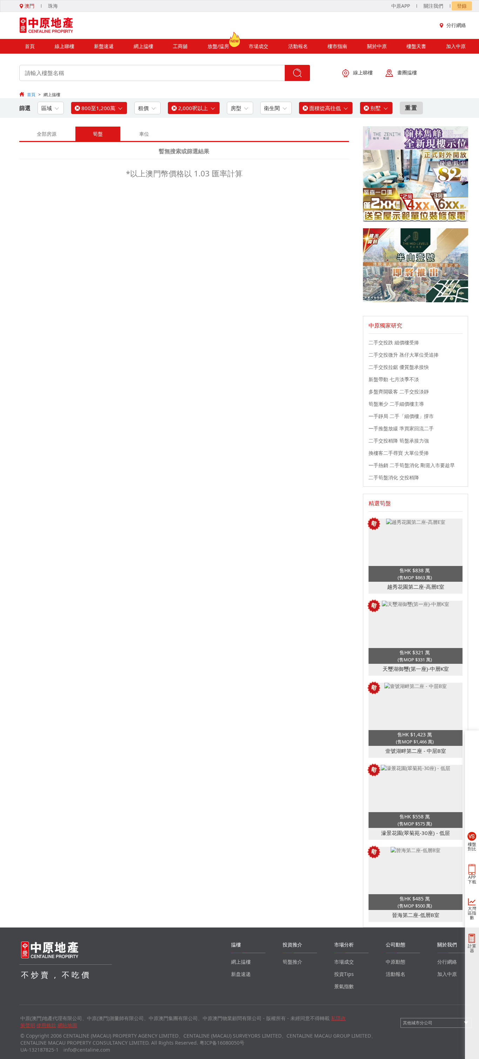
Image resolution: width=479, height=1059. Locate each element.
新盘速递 (241, 974)
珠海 (53, 5)
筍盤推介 (292, 961)
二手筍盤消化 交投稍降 (394, 477)
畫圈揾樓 (407, 72)
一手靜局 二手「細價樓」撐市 (401, 416)
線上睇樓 (64, 46)
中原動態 (395, 961)
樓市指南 (337, 46)
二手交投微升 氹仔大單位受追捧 (404, 354)
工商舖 (180, 46)
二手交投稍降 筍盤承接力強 (399, 440)
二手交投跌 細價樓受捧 (394, 342)
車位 (144, 133)
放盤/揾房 (218, 46)
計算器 (472, 948)
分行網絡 (456, 25)
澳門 (28, 5)
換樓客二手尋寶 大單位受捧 (399, 453)
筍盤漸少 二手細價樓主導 (396, 403)
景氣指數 (344, 986)
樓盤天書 (416, 46)
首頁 (30, 46)
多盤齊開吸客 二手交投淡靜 (399, 391)
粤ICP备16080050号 (222, 1042)
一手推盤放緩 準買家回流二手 (401, 428)
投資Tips (344, 974)
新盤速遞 (104, 46)
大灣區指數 (472, 912)
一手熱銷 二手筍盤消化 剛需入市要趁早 (412, 465)
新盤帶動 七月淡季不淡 (394, 379)
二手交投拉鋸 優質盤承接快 (399, 367)
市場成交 (258, 46)
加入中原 (456, 46)
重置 (411, 108)
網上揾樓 (143, 46)
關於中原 (377, 46)
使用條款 (46, 1025)
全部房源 (46, 133)
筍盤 (98, 133)
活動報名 (298, 46)
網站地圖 (67, 1025)
